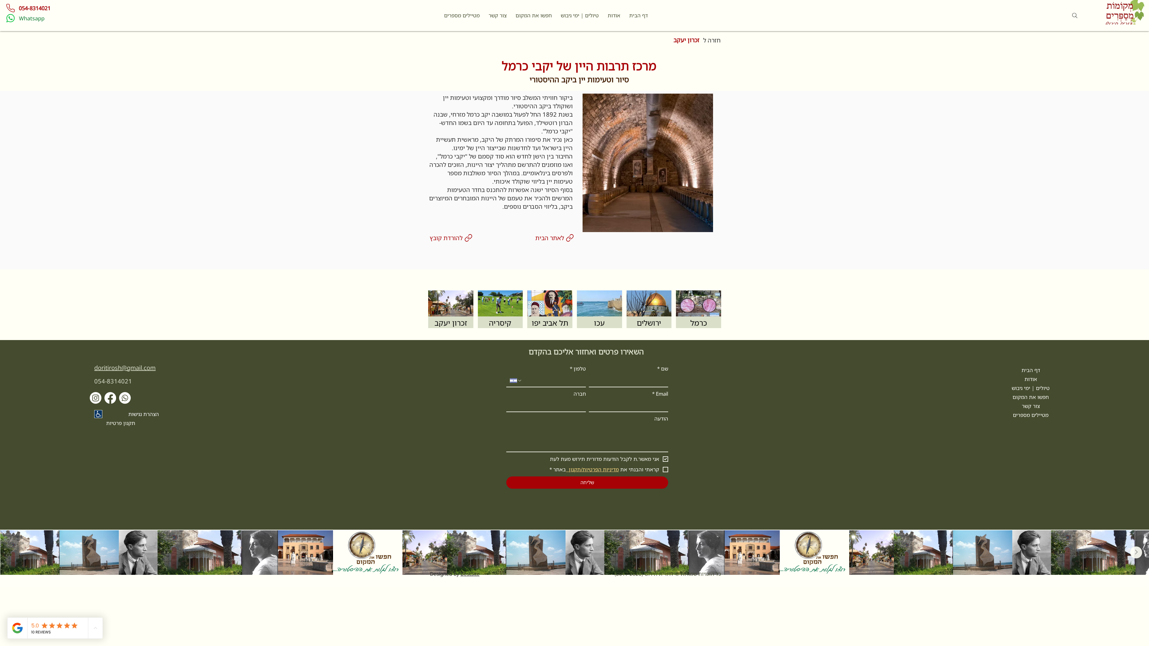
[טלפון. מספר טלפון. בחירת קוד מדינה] (516, 380)
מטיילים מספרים (1030, 415)
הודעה (661, 418)
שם (662, 368)
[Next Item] (1136, 552)
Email (660, 393)
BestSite (470, 573)
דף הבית (1031, 370)
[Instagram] (95, 398)
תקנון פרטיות (120, 423)
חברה (580, 393)
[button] (497, 15)
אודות (1031, 379)
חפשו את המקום (1031, 397)
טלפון (578, 368)
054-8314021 (113, 381)
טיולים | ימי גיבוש (1031, 388)
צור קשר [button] (1031, 406)
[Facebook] (110, 398)
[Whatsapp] (125, 398)
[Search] (1075, 15)
